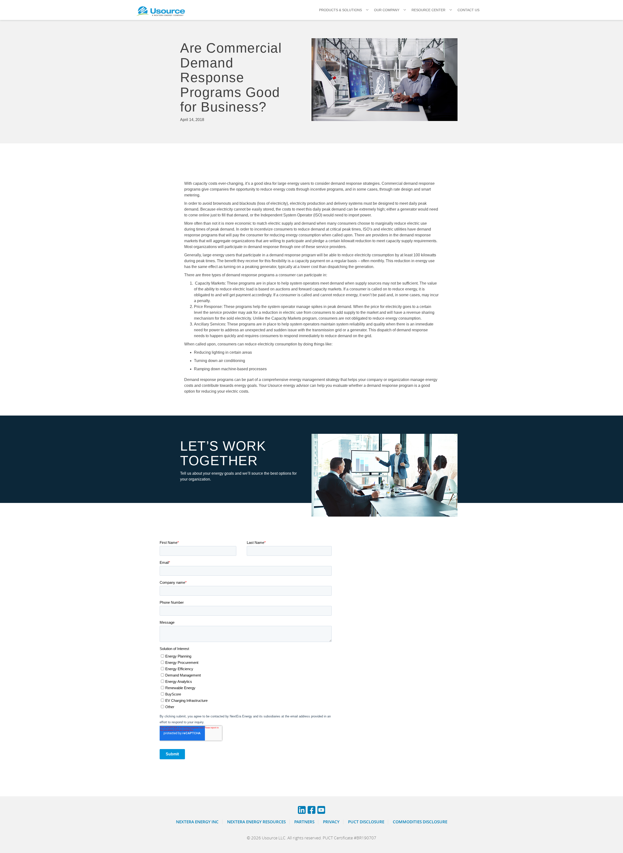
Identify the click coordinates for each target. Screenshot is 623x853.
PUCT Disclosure (366, 822)
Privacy (331, 822)
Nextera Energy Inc (197, 822)
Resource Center (428, 10)
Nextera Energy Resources (256, 822)
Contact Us (468, 10)
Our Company (386, 10)
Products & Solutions (340, 10)
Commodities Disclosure (420, 822)
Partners (304, 822)
